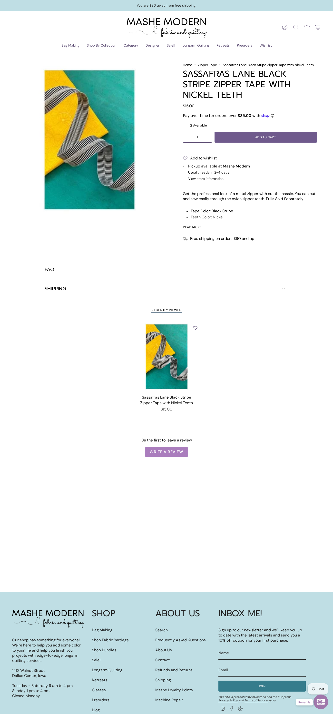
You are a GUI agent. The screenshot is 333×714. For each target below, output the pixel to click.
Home (187, 65)
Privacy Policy (228, 700)
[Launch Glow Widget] (320, 701)
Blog (96, 710)
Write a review (166, 451)
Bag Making (102, 630)
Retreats (99, 680)
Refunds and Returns (174, 670)
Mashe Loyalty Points (174, 690)
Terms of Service (256, 700)
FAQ (49, 269)
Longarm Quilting (107, 670)
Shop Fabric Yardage (110, 640)
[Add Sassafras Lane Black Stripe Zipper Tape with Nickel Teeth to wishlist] (195, 327)
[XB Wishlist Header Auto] (307, 27)
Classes (99, 690)
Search (161, 630)
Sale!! (96, 660)
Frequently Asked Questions (180, 640)
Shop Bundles (104, 650)
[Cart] (317, 27)
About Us (163, 650)
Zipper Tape (207, 65)
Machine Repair (169, 700)
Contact (162, 660)
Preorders (100, 700)
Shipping (55, 288)
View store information (206, 178)
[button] (70, 46)
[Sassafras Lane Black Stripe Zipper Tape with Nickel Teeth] (166, 356)
